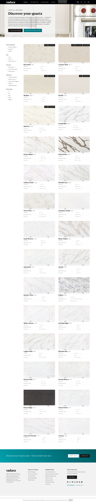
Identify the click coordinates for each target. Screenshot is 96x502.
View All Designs (32, 472)
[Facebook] (67, 482)
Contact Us (47, 484)
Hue (7, 55)
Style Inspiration (10, 45)
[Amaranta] (39, 257)
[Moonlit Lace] (74, 172)
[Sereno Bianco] (74, 369)
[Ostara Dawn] (74, 397)
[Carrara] (74, 425)
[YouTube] (82, 482)
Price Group (9, 89)
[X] (70, 482)
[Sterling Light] (74, 313)
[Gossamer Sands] (74, 200)
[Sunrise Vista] (39, 285)
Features (8, 65)
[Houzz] (79, 482)
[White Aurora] (39, 313)
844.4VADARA (70, 485)
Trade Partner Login (49, 482)
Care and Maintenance (50, 472)
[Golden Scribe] (39, 172)
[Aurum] (74, 257)
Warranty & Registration (50, 476)
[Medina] (39, 84)
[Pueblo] (74, 84)
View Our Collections (33, 474)
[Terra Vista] (39, 200)
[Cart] (88, 2)
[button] (49, 2)
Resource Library (49, 480)
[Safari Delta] (74, 144)
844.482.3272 (79, 485)
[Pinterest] (77, 482)
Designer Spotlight (32, 478)
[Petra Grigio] (39, 397)
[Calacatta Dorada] (39, 425)
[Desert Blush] (39, 144)
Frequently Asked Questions (51, 474)
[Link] (85, 2)
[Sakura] (74, 285)
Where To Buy (31, 480)
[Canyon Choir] (74, 53)
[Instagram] (74, 482)
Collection (9, 75)
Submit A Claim (48, 478)
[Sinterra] (39, 115)
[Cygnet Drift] (39, 341)
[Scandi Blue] (74, 113)
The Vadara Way (31, 476)
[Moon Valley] (74, 228)
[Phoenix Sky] (74, 341)
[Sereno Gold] (39, 369)
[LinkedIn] (72, 482)
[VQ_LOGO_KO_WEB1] (10, 2)
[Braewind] (39, 53)
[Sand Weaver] (39, 228)
